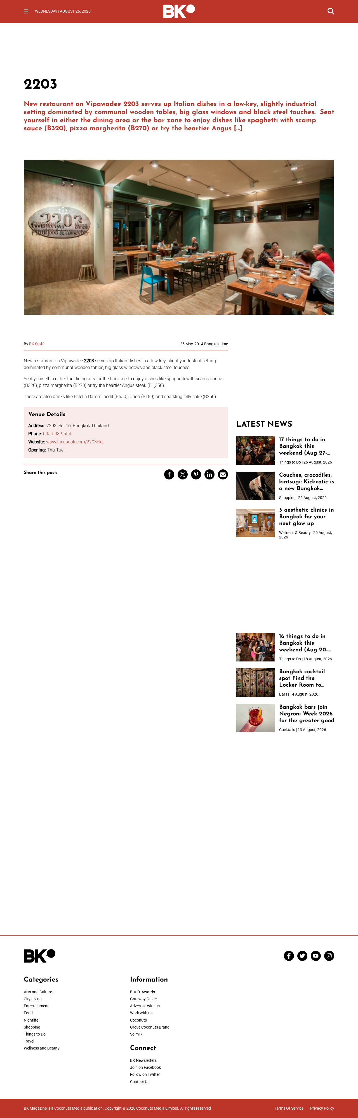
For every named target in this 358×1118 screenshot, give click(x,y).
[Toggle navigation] (26, 11)
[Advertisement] (285, 377)
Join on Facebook (145, 1067)
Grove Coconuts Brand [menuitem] (149, 1027)
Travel (29, 1041)
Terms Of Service (289, 1108)
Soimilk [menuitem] (136, 1034)
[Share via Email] (223, 474)
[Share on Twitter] (183, 474)
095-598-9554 (57, 433)
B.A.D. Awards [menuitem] (142, 992)
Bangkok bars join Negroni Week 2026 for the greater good (306, 714)
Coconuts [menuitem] (138, 1020)
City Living (33, 999)
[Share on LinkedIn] (209, 474)
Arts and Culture (38, 992)
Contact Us (139, 1081)
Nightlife (31, 1020)
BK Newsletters (143, 1060)
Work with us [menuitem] (141, 1013)
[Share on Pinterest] (196, 474)
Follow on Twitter (145, 1074)
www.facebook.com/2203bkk (75, 442)
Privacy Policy (322, 1108)
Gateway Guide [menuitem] (143, 999)
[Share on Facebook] (169, 474)
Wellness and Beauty (42, 1048)
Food (28, 1013)
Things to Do (35, 1034)
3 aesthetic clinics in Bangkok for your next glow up (306, 516)
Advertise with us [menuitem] (145, 1006)
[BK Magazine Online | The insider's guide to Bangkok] (179, 11)
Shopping (32, 1027)
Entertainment (36, 1006)
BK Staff (36, 344)
